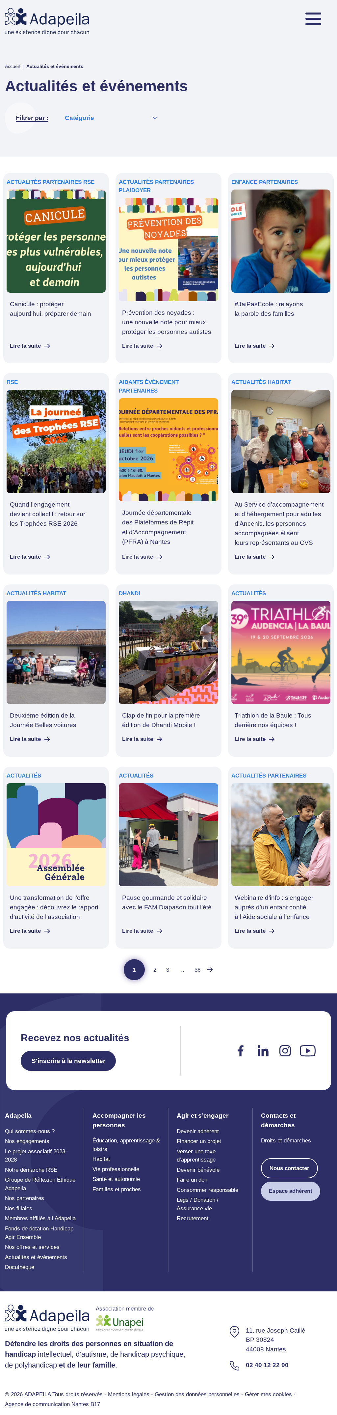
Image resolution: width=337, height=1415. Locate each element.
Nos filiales (18, 1208)
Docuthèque (19, 1267)
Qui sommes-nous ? (30, 1131)
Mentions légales (128, 1394)
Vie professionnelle (115, 1169)
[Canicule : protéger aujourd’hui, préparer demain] (56, 268)
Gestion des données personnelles (197, 1394)
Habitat (101, 1159)
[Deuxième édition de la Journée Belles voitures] (56, 670)
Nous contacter (289, 1168)
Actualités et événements (36, 1257)
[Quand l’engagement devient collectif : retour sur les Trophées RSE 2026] (56, 473)
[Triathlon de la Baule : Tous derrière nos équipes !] (281, 670)
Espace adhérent (290, 1191)
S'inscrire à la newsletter (68, 1060)
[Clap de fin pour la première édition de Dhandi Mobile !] (168, 670)
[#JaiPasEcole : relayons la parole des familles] (281, 268)
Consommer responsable (207, 1190)
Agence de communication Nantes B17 (52, 1404)
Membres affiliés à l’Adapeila (40, 1218)
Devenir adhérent (198, 1131)
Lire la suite (25, 346)
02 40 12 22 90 (267, 1365)
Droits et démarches (286, 1140)
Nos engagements (27, 1141)
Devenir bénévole (198, 1170)
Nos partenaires (24, 1198)
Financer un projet (199, 1141)
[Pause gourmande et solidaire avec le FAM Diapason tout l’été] (168, 858)
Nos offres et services (32, 1247)
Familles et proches (116, 1189)
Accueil (12, 66)
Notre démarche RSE (31, 1170)
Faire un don (192, 1180)
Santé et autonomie (116, 1179)
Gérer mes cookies (268, 1394)
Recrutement (192, 1218)
